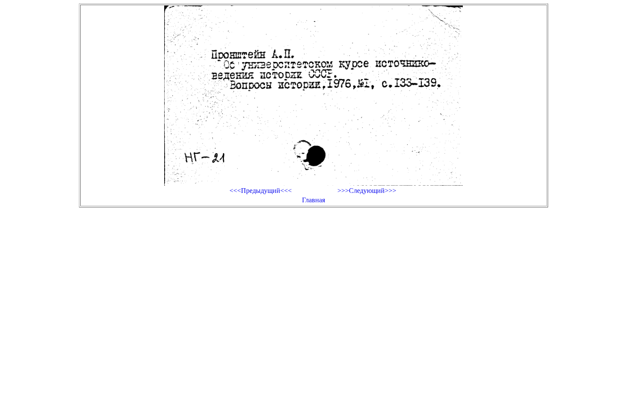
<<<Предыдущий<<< (260, 190)
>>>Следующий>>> (366, 190)
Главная (313, 200)
